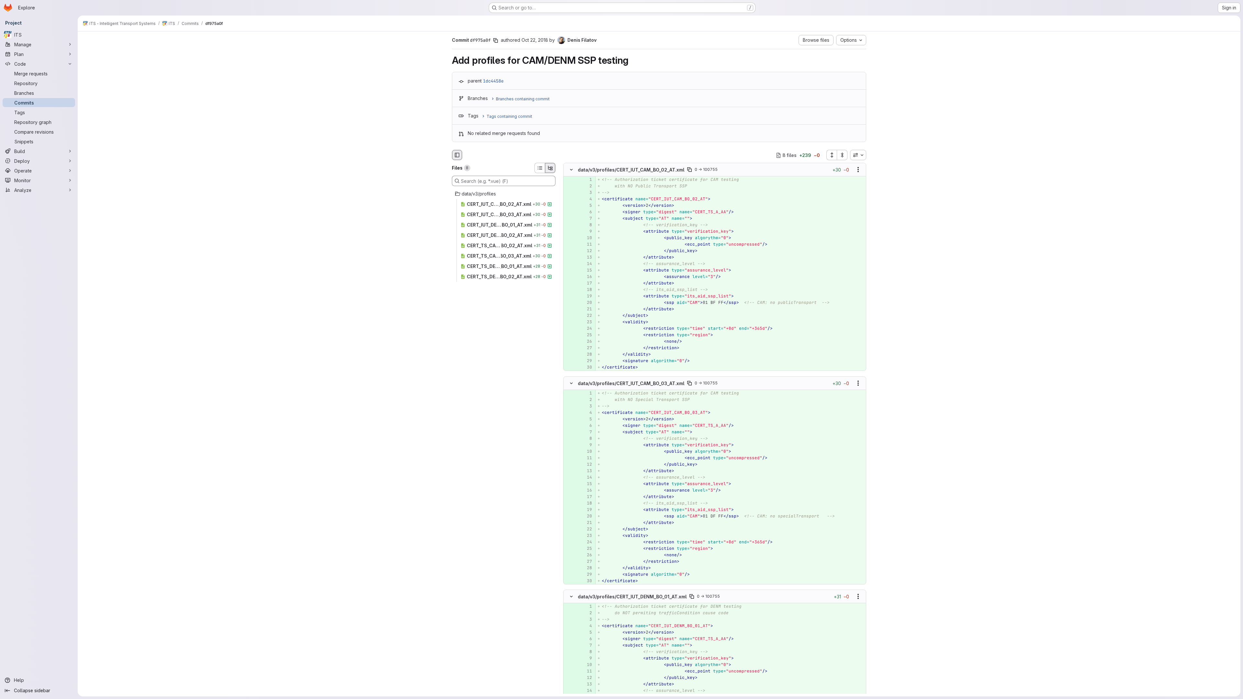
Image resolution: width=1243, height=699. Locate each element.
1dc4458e (493, 81)
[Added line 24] (586, 329)
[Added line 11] (586, 244)
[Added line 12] (586, 251)
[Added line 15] (586, 270)
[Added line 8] (586, 225)
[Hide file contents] (571, 170)
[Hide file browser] (457, 155)
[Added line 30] (586, 367)
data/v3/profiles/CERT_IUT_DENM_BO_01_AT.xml (632, 596)
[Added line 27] (586, 348)
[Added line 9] (586, 231)
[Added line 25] (586, 335)
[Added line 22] (586, 316)
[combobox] (858, 155)
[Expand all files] (831, 155)
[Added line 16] (586, 277)
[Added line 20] (586, 303)
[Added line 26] (586, 341)
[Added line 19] (586, 296)
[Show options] (858, 170)
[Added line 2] (586, 186)
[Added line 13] (586, 257)
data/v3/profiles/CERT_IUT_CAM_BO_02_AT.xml (631, 169)
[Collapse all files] (842, 155)
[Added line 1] (586, 180)
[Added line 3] (586, 193)
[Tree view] (550, 168)
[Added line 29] (586, 361)
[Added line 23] (586, 322)
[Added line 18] (586, 290)
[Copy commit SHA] (495, 40)
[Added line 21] (586, 309)
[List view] (539, 168)
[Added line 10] (586, 238)
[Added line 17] (586, 283)
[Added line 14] (586, 264)
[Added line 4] (586, 199)
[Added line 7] (586, 219)
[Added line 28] (586, 354)
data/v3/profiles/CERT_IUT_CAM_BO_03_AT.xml (631, 383)
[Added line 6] (586, 212)
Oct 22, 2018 (534, 40)
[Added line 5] (586, 206)
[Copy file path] (689, 170)
